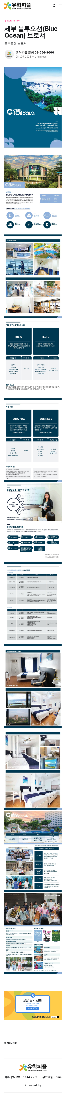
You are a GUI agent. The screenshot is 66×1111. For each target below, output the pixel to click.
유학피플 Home (52, 1077)
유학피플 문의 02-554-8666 (35, 52)
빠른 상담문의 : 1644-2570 (21, 1077)
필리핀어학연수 (12, 21)
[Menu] (61, 6)
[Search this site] (54, 6)
